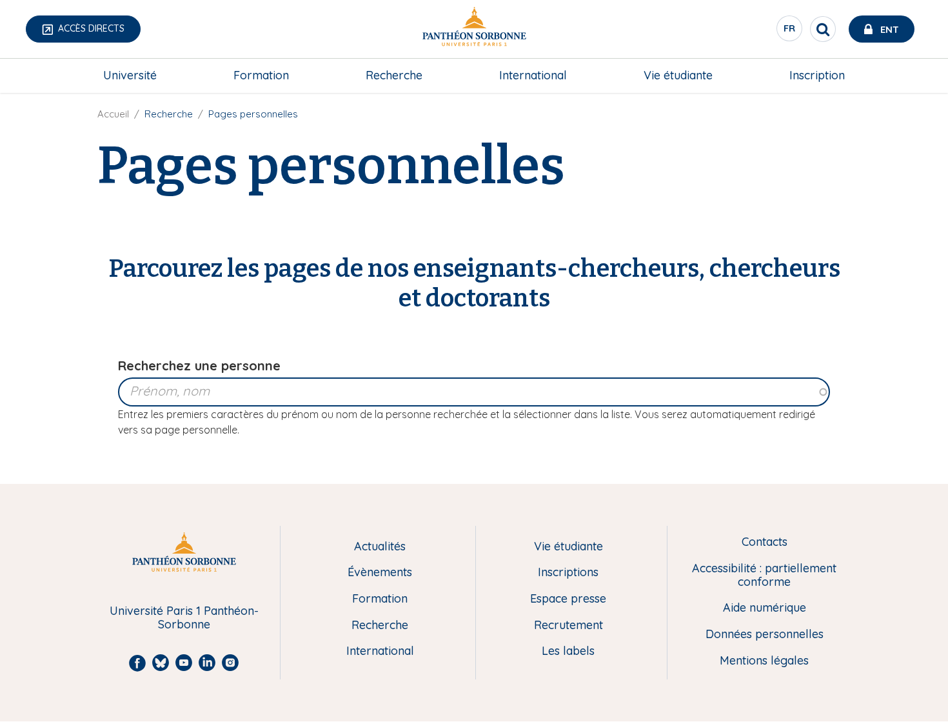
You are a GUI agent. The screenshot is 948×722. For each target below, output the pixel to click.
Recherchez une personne (199, 365)
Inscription (817, 75)
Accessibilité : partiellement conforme (764, 575)
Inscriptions (568, 572)
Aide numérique (764, 608)
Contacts (764, 542)
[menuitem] (130, 75)
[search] (823, 29)
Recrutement (568, 625)
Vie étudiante (678, 75)
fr (790, 31)
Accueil (113, 114)
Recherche (394, 75)
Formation (261, 75)
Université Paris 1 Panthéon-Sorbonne (184, 618)
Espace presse (568, 599)
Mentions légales (764, 661)
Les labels (568, 651)
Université (130, 75)
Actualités (380, 547)
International (533, 75)
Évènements (380, 572)
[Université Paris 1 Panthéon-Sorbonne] (474, 29)
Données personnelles (765, 634)
